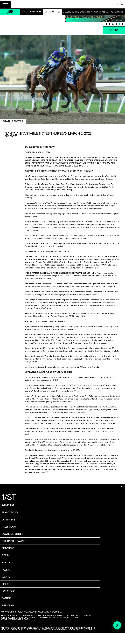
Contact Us (8, 519)
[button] (5, 4)
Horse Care (8, 591)
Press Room (9, 527)
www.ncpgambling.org (12, 619)
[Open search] (59, 11)
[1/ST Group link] (118, 4)
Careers (7, 598)
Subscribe (8, 605)
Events (6, 577)
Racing (6, 569)
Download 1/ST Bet (12, 534)
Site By (5, 555)
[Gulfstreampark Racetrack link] (122, 4)
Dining (5, 584)
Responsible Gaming (13, 541)
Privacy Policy (10, 512)
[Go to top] (122, 487)
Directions (8, 548)
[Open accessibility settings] (117, 625)
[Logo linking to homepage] (10, 12)
